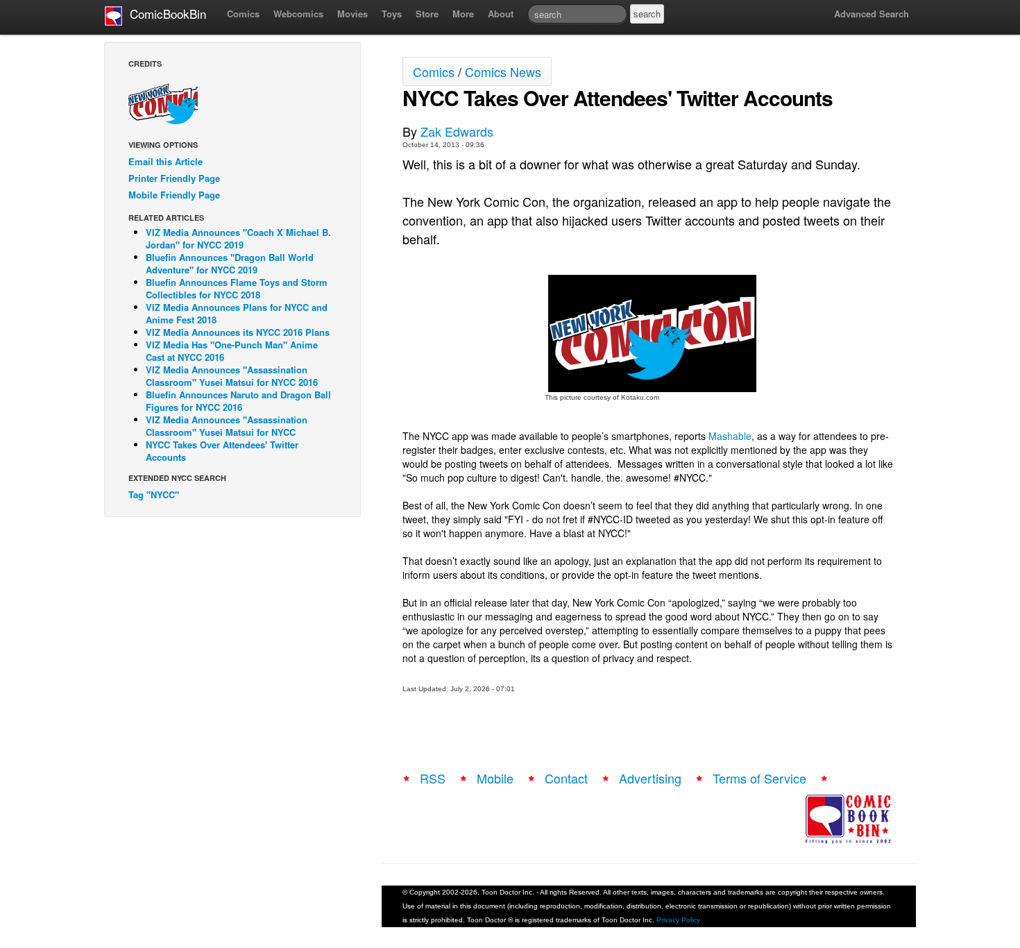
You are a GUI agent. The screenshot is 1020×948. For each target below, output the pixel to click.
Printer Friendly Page (174, 178)
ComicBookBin (164, 13)
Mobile (495, 778)
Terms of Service (759, 778)
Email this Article (165, 161)
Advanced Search (871, 13)
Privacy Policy (678, 920)
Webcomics (298, 13)
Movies (352, 13)
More (463, 13)
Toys (392, 13)
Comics (243, 13)
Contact (566, 778)
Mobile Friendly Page (174, 194)
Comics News (503, 71)
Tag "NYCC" (153, 494)
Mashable (729, 436)
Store (427, 13)
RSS (432, 778)
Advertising (650, 778)
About (500, 13)
